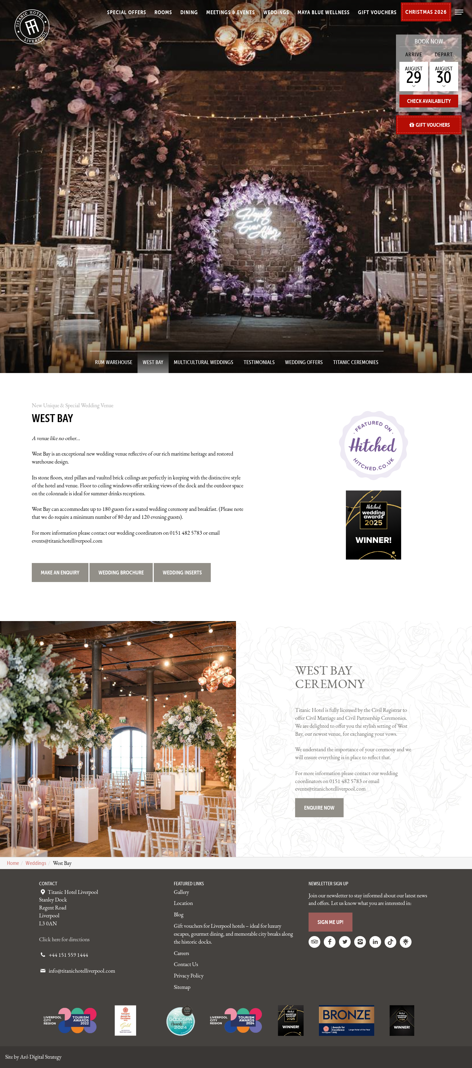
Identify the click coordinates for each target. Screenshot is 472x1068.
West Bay (153, 362)
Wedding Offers (304, 362)
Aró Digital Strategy (41, 1056)
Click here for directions (64, 939)
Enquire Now (319, 807)
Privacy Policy (189, 975)
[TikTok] (390, 942)
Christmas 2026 (426, 11)
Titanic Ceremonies (355, 362)
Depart (444, 54)
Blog (178, 914)
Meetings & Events (230, 12)
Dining (189, 12)
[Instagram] (360, 942)
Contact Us (186, 964)
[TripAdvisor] (314, 942)
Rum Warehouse (113, 362)
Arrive (413, 54)
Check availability (429, 100)
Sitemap (182, 987)
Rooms (163, 12)
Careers (181, 953)
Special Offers (126, 12)
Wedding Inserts (182, 572)
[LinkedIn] (375, 942)
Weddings (276, 12)
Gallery (181, 892)
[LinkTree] (406, 942)
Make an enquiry (60, 572)
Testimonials (259, 362)
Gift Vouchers (377, 12)
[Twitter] (345, 942)
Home (13, 862)
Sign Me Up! (330, 921)
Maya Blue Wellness (324, 12)
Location (183, 903)
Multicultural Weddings (203, 362)
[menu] (458, 15)
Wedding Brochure (121, 572)
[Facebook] (330, 942)
